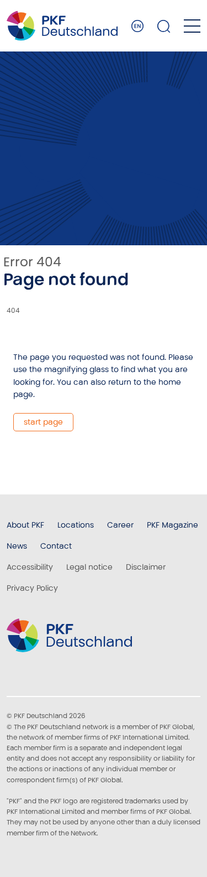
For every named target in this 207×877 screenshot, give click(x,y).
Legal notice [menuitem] (89, 566)
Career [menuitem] (120, 524)
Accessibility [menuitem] (30, 566)
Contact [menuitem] (56, 545)
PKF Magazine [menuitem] (172, 524)
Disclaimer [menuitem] (146, 566)
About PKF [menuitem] (25, 524)
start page (43, 421)
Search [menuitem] (164, 26)
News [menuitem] (17, 545)
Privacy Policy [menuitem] (32, 588)
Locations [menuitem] (75, 524)
